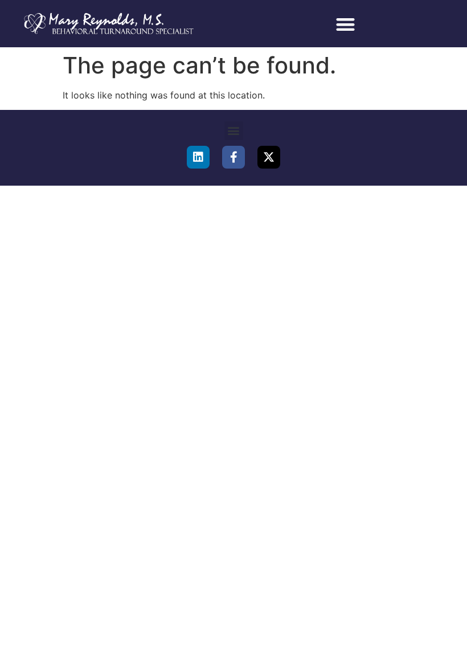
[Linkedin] (198, 157)
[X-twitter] (268, 157)
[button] (345, 25)
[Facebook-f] (233, 157)
